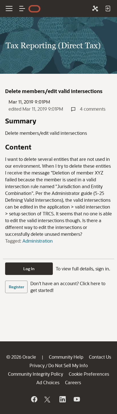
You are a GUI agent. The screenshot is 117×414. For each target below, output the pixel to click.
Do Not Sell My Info (68, 365)
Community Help (66, 357)
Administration (37, 241)
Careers (73, 382)
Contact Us (100, 357)
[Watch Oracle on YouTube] (76, 399)
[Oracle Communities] (95, 8)
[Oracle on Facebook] (33, 399)
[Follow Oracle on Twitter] (48, 399)
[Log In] (107, 8)
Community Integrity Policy (35, 374)
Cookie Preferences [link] (89, 374)
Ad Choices (47, 382)
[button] (22, 8)
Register (16, 286)
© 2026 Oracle (21, 357)
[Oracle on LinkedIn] (62, 399)
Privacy (37, 365)
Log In (29, 268)
